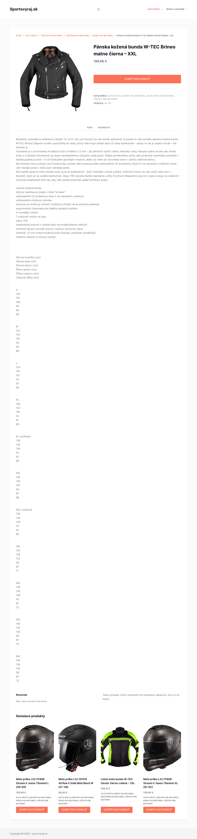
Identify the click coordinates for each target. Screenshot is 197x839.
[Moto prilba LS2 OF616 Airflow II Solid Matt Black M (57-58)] (77, 748)
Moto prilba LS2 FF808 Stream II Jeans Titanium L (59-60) (32, 783)
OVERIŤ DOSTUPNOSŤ (137, 78)
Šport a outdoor (175, 9)
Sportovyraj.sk (24, 9)
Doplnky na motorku (40, 797)
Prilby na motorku (26, 800)
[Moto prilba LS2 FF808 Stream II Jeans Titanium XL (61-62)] (162, 748)
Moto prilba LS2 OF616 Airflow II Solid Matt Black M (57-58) (75, 783)
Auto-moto (154, 9)
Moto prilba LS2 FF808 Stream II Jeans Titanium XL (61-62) (160, 783)
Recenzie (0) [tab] (104, 127)
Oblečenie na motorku (160, 96)
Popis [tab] (89, 127)
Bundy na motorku (134, 96)
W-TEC (108, 103)
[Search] (98, 9)
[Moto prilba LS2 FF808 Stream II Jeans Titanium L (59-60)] (35, 748)
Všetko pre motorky (106, 99)
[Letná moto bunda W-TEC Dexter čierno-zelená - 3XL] (120, 748)
